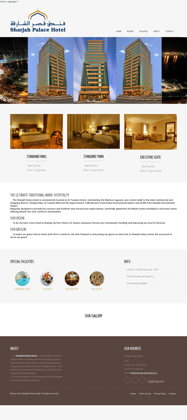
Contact (170, 31)
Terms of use (145, 393)
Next (183, 69)
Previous (3, 69)
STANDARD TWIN (94, 156)
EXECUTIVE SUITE (150, 157)
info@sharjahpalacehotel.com (143, 373)
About (157, 31)
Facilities (143, 31)
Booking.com (151, 381)
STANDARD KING (36, 156)
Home (118, 31)
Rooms (130, 31)
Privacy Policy (160, 393)
